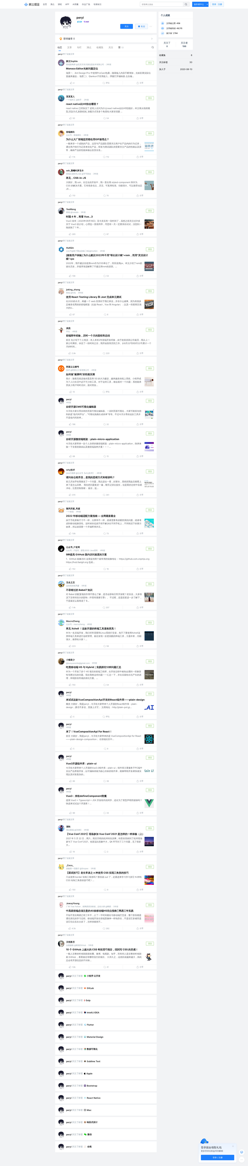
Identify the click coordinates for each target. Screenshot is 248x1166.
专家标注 (97, 4)
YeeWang (71, 209)
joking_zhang (73, 289)
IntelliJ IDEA (93, 1012)
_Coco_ (69, 865)
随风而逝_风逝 (73, 508)
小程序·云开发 (93, 975)
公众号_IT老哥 (73, 547)
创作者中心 (199, 4)
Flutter (90, 1024)
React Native (93, 1098)
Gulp (88, 1000)
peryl (60, 54)
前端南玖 (70, 132)
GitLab (90, 988)
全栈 (89, 1146)
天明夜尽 (70, 942)
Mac (89, 1110)
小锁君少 (70, 659)
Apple (89, 1073)
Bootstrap (92, 1085)
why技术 (70, 469)
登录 (217, 4)
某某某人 (70, 96)
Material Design (95, 1037)
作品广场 (86, 4)
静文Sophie (72, 61)
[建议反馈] (242, 1152)
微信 (89, 1134)
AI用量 (76, 4)
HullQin (70, 247)
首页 (45, 4)
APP (67, 4)
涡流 (68, 328)
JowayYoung (72, 903)
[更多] (242, 1160)
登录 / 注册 (218, 1157)
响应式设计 (92, 1122)
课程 (60, 4)
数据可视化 (92, 1049)
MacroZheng (73, 621)
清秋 (68, 826)
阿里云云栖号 (72, 366)
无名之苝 (70, 582)
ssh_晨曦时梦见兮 (75, 170)
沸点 (52, 4)
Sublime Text (93, 1061)
